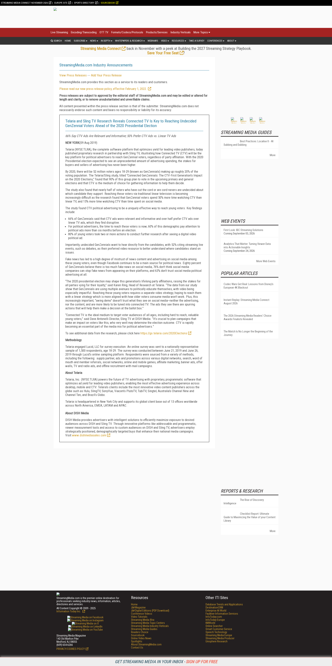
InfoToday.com (214, 616)
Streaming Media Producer (220, 638)
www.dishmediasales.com (89, 435)
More (273, 155)
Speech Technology (216, 632)
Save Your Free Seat (163, 53)
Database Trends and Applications (224, 604)
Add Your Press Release (106, 75)
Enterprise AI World (216, 610)
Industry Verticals (180, 32)
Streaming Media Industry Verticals (150, 626)
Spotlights (136, 641)
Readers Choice (139, 632)
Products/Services (157, 32)
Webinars (153, 40)
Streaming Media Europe (219, 635)
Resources (178, 40)
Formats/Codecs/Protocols (127, 32)
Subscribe (79, 40)
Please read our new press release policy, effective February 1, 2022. (103, 89)
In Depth (105, 40)
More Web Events (266, 261)
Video (164, 40)
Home (68, 40)
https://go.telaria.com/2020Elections (163, 333)
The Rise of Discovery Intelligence (244, 501)
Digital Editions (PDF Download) (150, 610)
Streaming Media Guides (144, 629)
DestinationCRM (214, 607)
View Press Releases (73, 75)
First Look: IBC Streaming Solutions (243, 230)
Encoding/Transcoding (84, 32)
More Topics (200, 32)
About (230, 40)
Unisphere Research (216, 641)
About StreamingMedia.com (146, 644)
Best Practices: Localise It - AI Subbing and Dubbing (248, 143)
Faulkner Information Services (222, 613)
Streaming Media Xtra (142, 619)
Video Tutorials (139, 616)
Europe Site (60, 2)
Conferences (214, 40)
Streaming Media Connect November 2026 (24, 2)
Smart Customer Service (219, 629)
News (93, 40)
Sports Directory (84, 2)
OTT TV (104, 32)
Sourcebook (108, 2)
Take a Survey (196, 40)
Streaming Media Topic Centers (148, 622)
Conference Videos (141, 613)
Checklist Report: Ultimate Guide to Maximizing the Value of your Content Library (250, 517)
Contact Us (137, 647)
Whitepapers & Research (129, 40)
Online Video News (141, 638)
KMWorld (210, 622)
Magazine (138, 607)
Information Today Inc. (68, 611)
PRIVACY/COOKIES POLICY (70, 648)
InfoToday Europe (215, 619)
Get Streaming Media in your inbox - (166, 661)
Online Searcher (214, 626)
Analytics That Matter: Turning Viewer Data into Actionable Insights (247, 245)
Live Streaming (59, 32)
